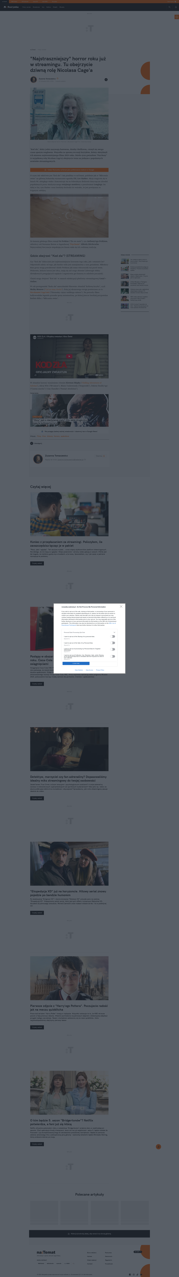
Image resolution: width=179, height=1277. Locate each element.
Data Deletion (79, 670)
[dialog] (89, 638)
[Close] (122, 607)
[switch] (112, 636)
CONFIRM (76, 663)
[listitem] (89, 632)
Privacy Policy (100, 670)
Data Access (89, 670)
